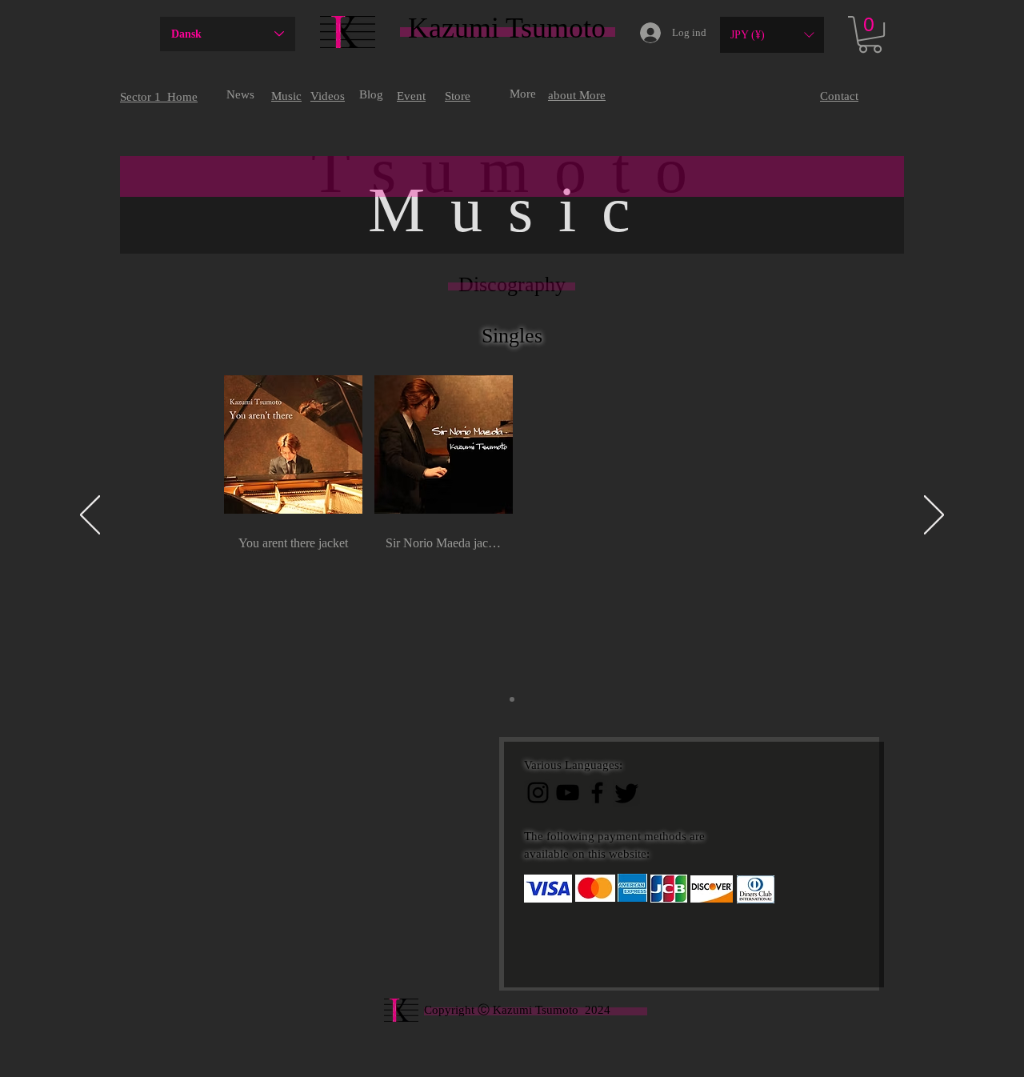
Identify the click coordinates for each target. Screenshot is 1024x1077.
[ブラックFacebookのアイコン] (597, 793)
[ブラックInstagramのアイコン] (538, 793)
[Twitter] (627, 793)
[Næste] (934, 516)
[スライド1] (512, 699)
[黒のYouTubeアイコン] (568, 793)
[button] (772, 35)
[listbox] (772, 35)
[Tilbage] (90, 516)
